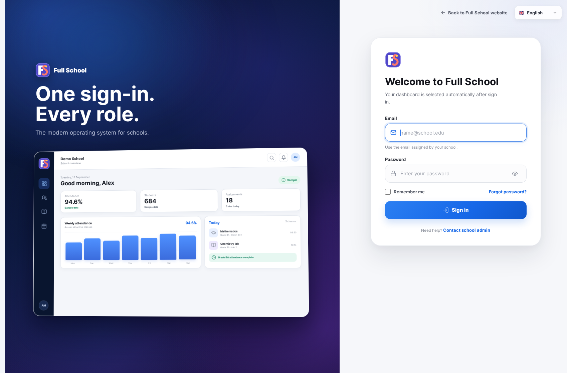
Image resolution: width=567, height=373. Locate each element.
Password (395, 159)
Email (391, 118)
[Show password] (515, 173)
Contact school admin (466, 230)
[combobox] (538, 13)
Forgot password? (508, 191)
